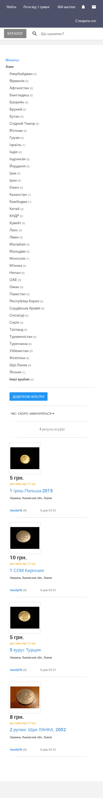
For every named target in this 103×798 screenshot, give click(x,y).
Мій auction (66, 6)
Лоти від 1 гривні (36, 6)
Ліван (16, 236)
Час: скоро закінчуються (31, 413)
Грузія (17, 137)
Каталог (15, 33)
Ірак (15, 172)
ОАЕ (15, 279)
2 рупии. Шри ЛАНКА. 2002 (38, 729)
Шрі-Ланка (20, 364)
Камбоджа (20, 201)
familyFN (16, 510)
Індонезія (20, 158)
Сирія (16, 322)
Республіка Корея (26, 300)
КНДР (16, 215)
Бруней (18, 109)
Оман (16, 286)
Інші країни (22, 379)
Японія (17, 371)
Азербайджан (23, 73)
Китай (17, 208)
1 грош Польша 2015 (31, 491)
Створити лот (85, 20)
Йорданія (20, 165)
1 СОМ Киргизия (27, 570)
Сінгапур (19, 315)
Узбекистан (21, 350)
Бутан (17, 116)
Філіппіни (19, 357)
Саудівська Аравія (27, 307)
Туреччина (21, 343)
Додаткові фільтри (28, 396)
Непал (17, 272)
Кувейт (17, 222)
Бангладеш (21, 94)
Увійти (11, 6)
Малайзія (20, 244)
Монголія (19, 258)
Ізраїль (17, 144)
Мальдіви (20, 251)
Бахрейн (19, 101)
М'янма (18, 265)
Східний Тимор (24, 123)
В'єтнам (18, 130)
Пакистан (20, 293)
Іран (15, 180)
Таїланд (18, 329)
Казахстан (20, 194)
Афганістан (21, 87)
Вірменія (19, 80)
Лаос (16, 229)
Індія (16, 151)
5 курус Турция (25, 650)
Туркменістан (23, 336)
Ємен (16, 187)
